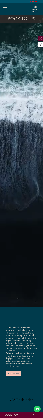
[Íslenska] (33, 1)
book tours (13, 373)
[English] (30, 1)
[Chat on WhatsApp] (37, 409)
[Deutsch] (36, 1)
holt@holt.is (23, 363)
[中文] (39, 1)
